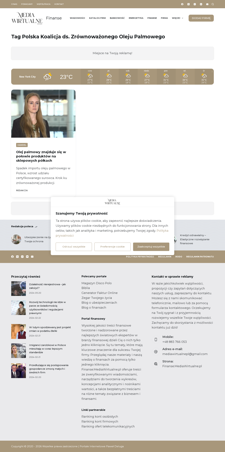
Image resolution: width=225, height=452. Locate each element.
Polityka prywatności (140, 256)
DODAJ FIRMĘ (201, 18)
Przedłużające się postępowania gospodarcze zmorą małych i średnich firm (48, 369)
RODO (178, 256)
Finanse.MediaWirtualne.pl (182, 366)
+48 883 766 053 (174, 342)
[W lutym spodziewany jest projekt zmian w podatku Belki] (18, 331)
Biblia (86, 288)
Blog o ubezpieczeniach (99, 302)
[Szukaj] (213, 4)
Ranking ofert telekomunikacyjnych (108, 426)
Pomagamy (27, 4)
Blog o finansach (94, 307)
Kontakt (59, 4)
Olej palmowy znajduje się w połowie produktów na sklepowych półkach (41, 156)
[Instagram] (195, 4)
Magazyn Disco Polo (97, 283)
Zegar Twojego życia (97, 298)
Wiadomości (77, 18)
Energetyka (136, 18)
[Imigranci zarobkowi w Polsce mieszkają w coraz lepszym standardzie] (18, 350)
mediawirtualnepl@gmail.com (185, 354)
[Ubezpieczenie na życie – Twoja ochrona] (16, 239)
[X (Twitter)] (188, 4)
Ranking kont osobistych (100, 416)
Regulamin (164, 256)
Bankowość (117, 18)
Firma (164, 18)
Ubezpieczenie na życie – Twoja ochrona (40, 239)
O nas (14, 4)
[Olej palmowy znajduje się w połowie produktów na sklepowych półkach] (43, 114)
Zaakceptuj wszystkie (151, 246)
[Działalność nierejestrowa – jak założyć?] (18, 288)
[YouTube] (201, 4)
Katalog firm (97, 18)
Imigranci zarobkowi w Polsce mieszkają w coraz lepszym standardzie (47, 349)
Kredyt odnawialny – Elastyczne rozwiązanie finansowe (195, 239)
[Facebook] (182, 4)
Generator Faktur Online (100, 293)
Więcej (176, 18)
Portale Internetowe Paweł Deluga (102, 446)
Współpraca (43, 4)
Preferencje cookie (112, 246)
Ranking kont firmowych (100, 421)
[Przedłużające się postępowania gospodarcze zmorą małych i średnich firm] (18, 370)
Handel (21, 145)
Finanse (54, 17)
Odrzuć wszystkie (73, 246)
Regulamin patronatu (200, 256)
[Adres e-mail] (207, 4)
